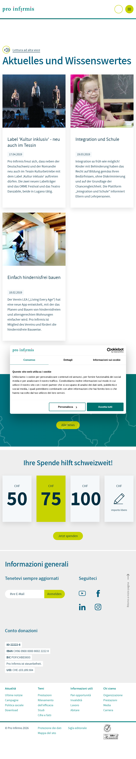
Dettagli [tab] (68, 359)
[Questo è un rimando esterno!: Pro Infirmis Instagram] (99, 608)
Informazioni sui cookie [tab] (106, 359)
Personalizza (65, 406)
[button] (22, 50)
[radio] (17, 499)
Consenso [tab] (29, 359)
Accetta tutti (105, 406)
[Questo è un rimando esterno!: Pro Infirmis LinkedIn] (84, 608)
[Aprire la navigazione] (129, 9)
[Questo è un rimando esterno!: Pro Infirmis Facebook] (99, 594)
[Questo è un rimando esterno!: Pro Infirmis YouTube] (84, 594)
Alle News (68, 425)
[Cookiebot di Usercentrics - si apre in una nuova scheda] (109, 350)
